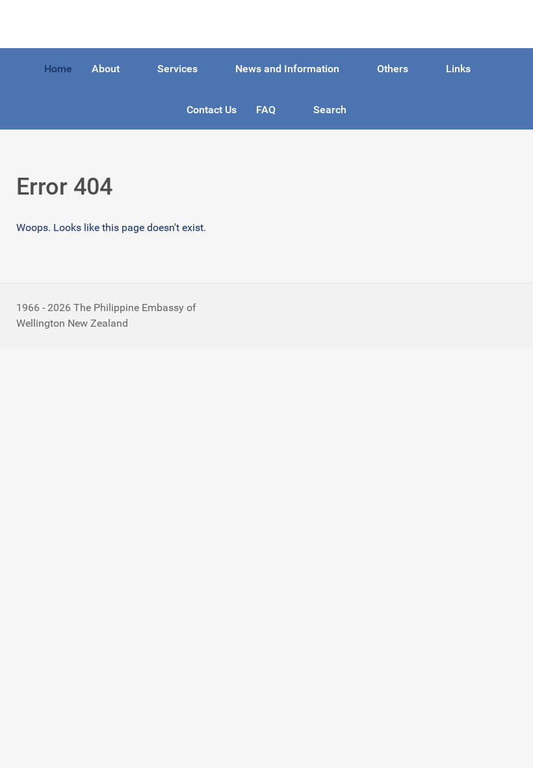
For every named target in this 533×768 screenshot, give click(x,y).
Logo (28, 24)
